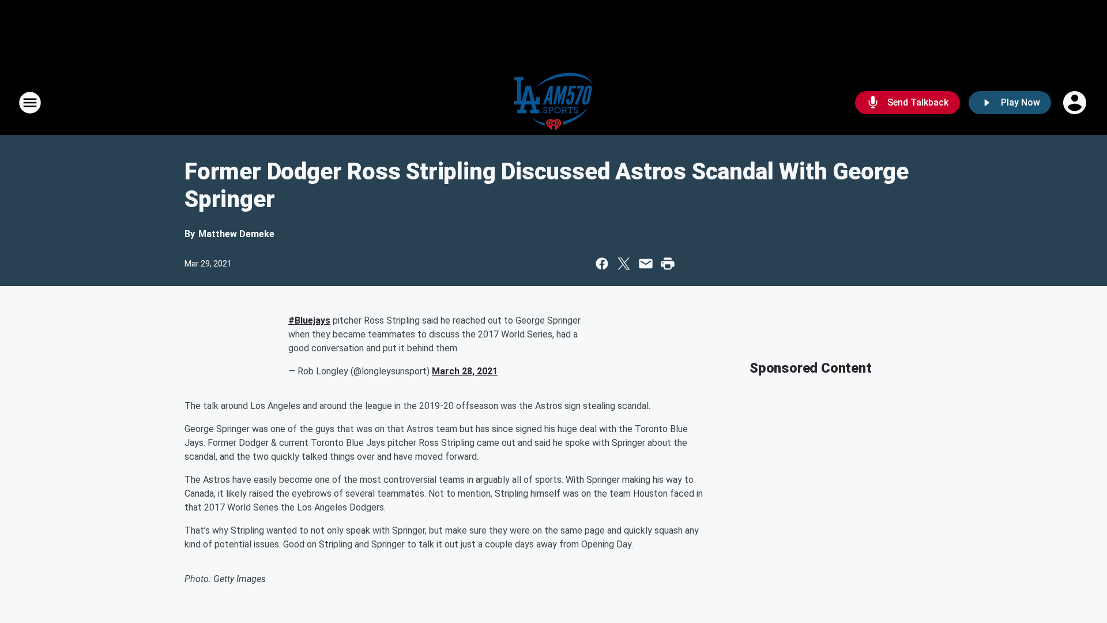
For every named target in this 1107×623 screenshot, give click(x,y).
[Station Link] (554, 103)
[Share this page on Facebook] (602, 264)
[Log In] (1076, 102)
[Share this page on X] (624, 264)
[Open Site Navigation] (30, 102)
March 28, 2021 (465, 371)
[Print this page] (668, 264)
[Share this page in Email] (646, 264)
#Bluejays (309, 320)
